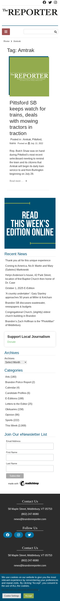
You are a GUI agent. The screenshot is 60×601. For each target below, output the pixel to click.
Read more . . (17, 181)
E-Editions (11, 398)
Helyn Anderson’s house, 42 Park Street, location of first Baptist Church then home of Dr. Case (29, 279)
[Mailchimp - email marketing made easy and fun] (23, 486)
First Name (11, 452)
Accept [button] (28, 596)
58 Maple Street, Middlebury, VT (26, 509)
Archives (9, 358)
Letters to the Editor (16, 404)
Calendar (10, 387)
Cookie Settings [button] (11, 596)
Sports (9, 420)
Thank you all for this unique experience (28, 260)
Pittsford (36, 139)
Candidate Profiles (15, 393)
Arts (7, 376)
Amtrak (27, 139)
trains (13, 143)
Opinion (9, 414)
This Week (11, 425)
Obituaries (11, 409)
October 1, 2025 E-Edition (20, 288)
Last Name (11, 463)
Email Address (13, 441)
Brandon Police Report (18, 382)
